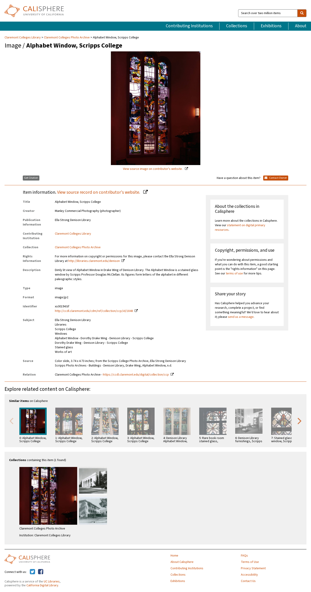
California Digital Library (42, 585)
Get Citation (31, 178)
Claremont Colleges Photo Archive (67, 37)
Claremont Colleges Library (23, 37)
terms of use (234, 273)
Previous (11, 420)
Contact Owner (278, 178)
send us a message (241, 317)
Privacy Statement (253, 568)
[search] (301, 13)
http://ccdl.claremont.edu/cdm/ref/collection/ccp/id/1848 (94, 311)
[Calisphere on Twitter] (32, 572)
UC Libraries (52, 581)
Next (299, 420)
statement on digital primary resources (240, 227)
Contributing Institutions (189, 26)
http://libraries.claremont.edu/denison (94, 261)
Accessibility (249, 574)
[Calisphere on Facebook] (40, 572)
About (300, 26)
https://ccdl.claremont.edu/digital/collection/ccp (136, 374)
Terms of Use (250, 562)
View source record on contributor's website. (99, 192)
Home (174, 555)
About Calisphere (182, 562)
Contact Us (248, 581)
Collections (236, 26)
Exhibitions (271, 26)
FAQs (244, 555)
